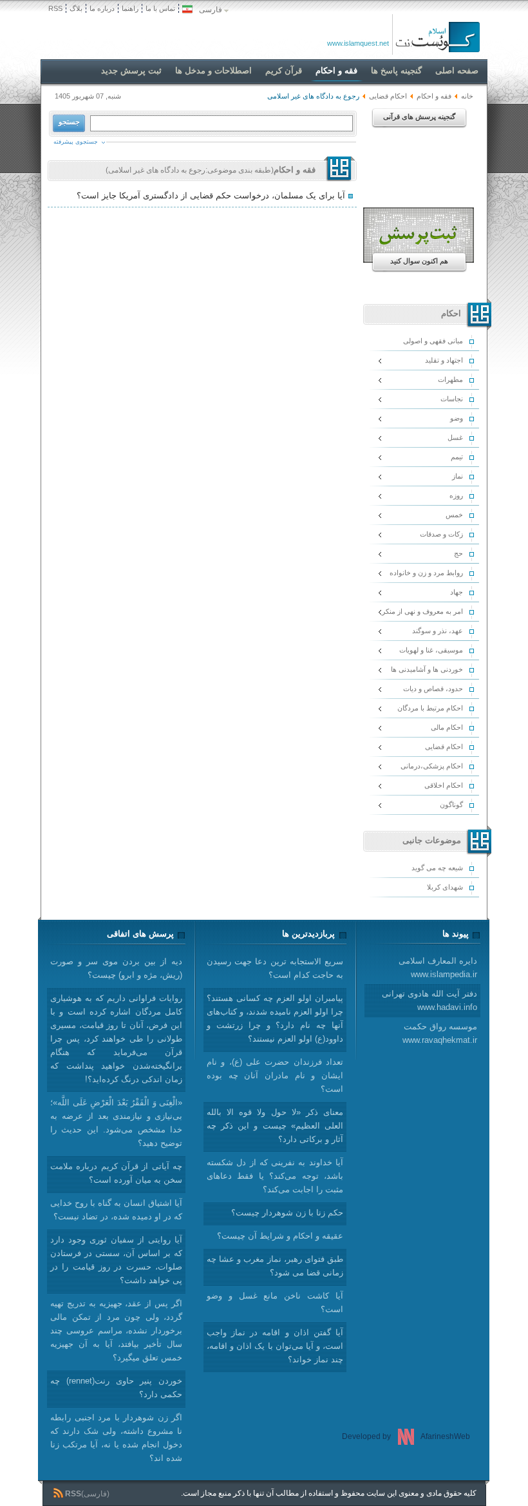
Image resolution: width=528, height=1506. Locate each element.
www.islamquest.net (358, 43)
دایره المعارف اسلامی (438, 967)
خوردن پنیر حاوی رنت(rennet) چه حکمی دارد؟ (116, 1387)
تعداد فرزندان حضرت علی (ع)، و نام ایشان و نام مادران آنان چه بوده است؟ (275, 1075)
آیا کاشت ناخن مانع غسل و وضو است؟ (275, 1302)
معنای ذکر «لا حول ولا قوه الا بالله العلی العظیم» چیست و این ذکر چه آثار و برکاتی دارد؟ (275, 1125)
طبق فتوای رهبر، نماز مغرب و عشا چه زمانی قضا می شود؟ (275, 1265)
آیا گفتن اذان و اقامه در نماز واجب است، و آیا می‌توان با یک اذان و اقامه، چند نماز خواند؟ (275, 1346)
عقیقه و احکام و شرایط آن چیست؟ (280, 1236)
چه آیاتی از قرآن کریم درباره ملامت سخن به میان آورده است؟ (116, 1173)
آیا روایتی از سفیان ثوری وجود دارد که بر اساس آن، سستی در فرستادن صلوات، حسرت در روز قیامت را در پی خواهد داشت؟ (116, 1260)
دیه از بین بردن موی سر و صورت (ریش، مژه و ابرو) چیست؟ (116, 968)
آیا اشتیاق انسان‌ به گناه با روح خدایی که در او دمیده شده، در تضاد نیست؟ (116, 1209)
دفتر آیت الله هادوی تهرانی (429, 1000)
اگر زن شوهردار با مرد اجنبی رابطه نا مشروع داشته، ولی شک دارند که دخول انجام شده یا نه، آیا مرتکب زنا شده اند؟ (116, 1438)
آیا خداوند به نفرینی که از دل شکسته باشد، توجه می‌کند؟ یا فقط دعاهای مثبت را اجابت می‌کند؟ (275, 1176)
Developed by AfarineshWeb (406, 1436)
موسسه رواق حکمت (439, 1033)
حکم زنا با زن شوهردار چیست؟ (287, 1212)
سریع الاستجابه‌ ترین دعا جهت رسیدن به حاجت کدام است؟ (275, 968)
